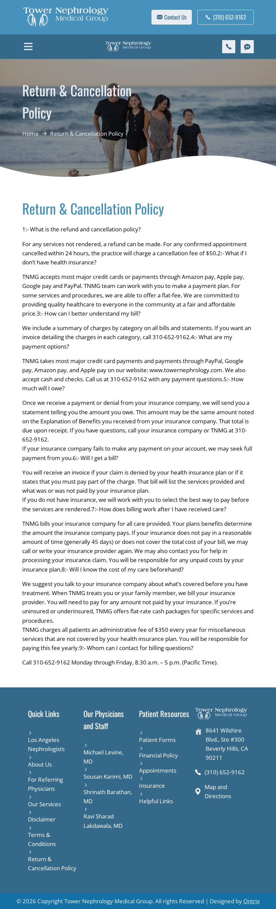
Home (30, 133)
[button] (28, 46)
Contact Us (175, 17)
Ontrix (251, 901)
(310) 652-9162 (229, 17)
